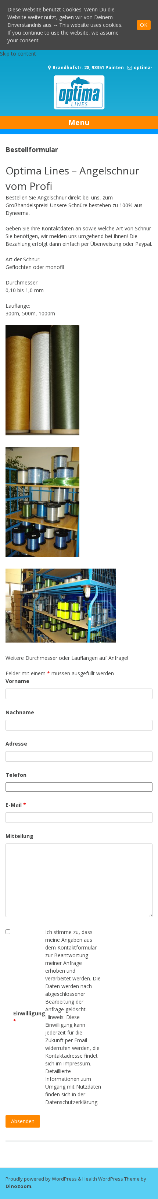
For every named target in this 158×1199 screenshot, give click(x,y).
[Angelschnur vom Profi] (79, 108)
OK (143, 24)
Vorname (17, 681)
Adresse (16, 743)
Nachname (20, 712)
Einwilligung (29, 1017)
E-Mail (16, 804)
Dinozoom (18, 1186)
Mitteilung (19, 835)
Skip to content (18, 53)
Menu (79, 122)
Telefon (16, 774)
